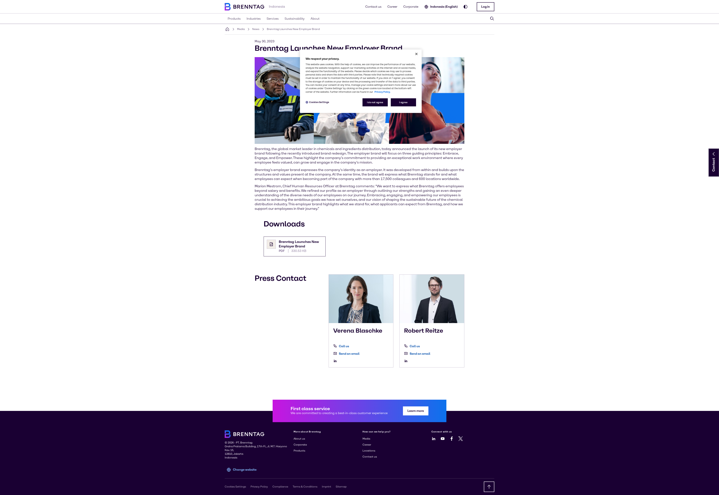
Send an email (349, 353)
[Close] (416, 54)
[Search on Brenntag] (492, 18)
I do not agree (375, 102)
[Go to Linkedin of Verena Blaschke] (336, 361)
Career (392, 6)
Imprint (326, 486)
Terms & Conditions (305, 486)
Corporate (410, 6)
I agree (403, 102)
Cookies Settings (319, 102)
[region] (361, 81)
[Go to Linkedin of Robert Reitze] (407, 361)
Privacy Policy (259, 486)
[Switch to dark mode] (465, 7)
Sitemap (341, 486)
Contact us (373, 6)
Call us (344, 346)
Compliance (280, 486)
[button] (485, 6)
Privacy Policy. (382, 91)
